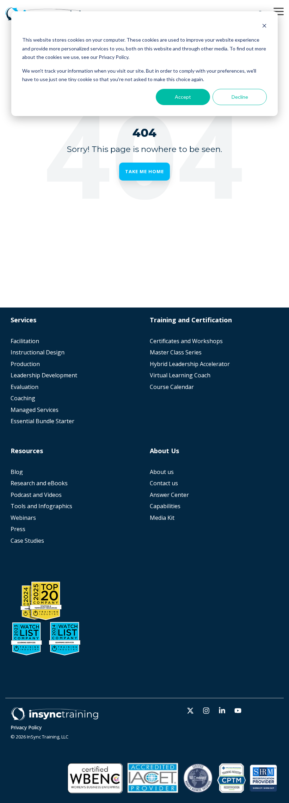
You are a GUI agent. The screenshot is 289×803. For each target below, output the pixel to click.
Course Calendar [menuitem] (172, 387)
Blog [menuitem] (17, 472)
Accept (183, 97)
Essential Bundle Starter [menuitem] (43, 421)
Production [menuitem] (25, 364)
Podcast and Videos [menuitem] (36, 495)
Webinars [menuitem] (23, 518)
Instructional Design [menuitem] (37, 352)
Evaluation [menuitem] (24, 387)
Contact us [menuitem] (164, 483)
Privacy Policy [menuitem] (26, 727)
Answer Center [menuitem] (169, 495)
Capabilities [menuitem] (165, 506)
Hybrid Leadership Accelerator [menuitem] (190, 364)
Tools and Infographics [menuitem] (41, 506)
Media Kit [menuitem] (163, 518)
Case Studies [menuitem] (27, 540)
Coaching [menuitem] (23, 398)
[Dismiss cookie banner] (264, 26)
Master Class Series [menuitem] (176, 352)
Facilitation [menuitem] (25, 341)
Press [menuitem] (18, 529)
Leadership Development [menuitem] (44, 375)
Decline (240, 97)
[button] (278, 11)
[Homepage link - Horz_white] (55, 717)
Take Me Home (144, 171)
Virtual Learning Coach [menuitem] (180, 375)
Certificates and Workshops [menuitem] (186, 341)
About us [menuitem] (162, 472)
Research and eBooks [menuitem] (39, 483)
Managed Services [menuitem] (35, 410)
